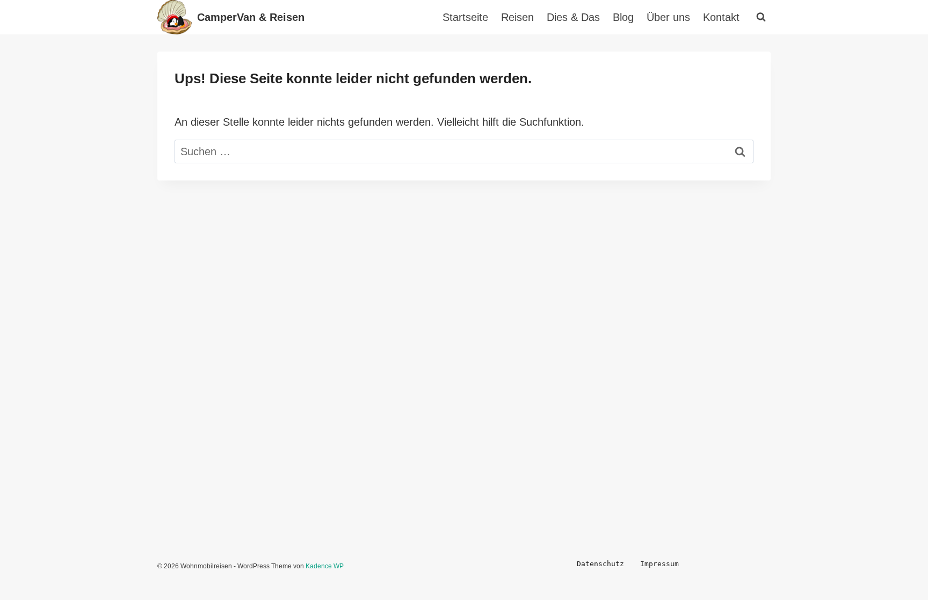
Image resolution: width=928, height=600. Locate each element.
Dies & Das (573, 17)
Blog (623, 17)
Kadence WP (325, 566)
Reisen (517, 17)
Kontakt (721, 17)
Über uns (668, 17)
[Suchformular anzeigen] (761, 17)
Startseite (465, 17)
